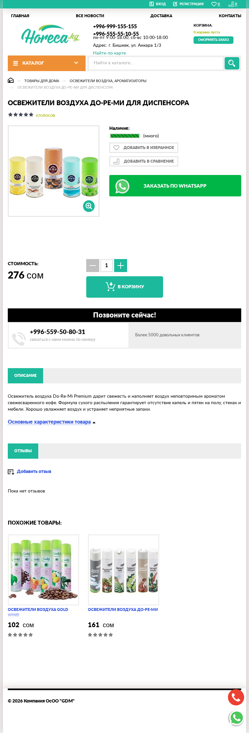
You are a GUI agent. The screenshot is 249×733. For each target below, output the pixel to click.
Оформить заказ (213, 40)
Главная (20, 16)
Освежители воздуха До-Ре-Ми (123, 610)
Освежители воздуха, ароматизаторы (108, 81)
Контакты (230, 16)
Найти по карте (109, 53)
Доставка (161, 16)
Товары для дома (41, 81)
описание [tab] (25, 376)
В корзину (130, 287)
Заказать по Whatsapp (175, 186)
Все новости (90, 16)
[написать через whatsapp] (236, 718)
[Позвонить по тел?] (236, 697)
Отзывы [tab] (23, 451)
